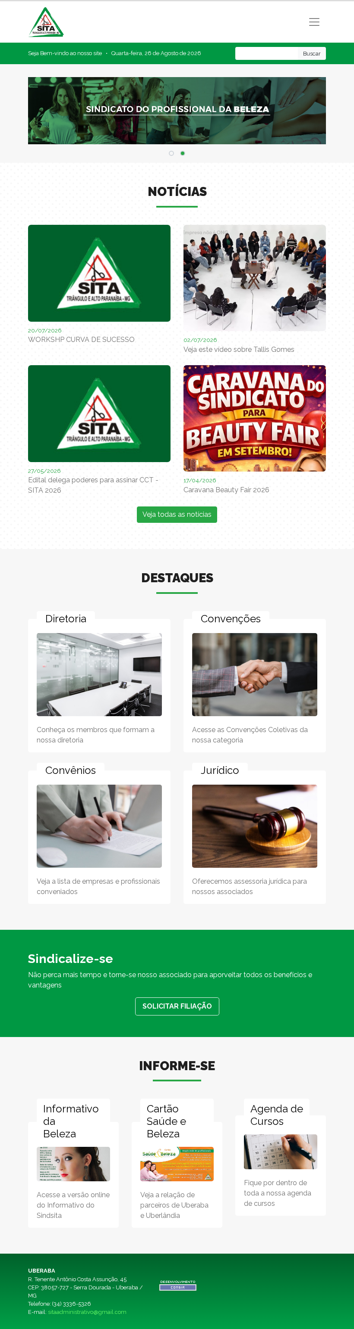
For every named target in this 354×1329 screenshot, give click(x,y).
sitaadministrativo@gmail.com (87, 1312)
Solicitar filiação (177, 1006)
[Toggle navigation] (314, 22)
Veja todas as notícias (177, 514)
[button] (171, 153)
